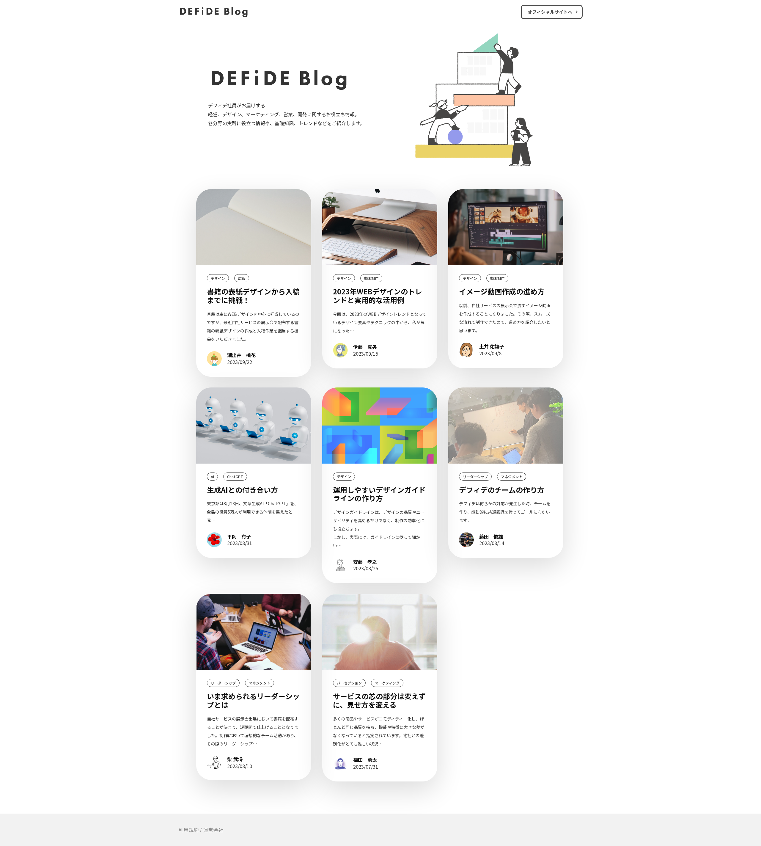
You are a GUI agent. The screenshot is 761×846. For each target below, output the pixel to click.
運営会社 (213, 830)
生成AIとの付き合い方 (242, 489)
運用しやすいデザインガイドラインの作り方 (379, 493)
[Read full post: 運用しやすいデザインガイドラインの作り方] (379, 425)
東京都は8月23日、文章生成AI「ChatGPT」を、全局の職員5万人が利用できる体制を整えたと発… (252, 511)
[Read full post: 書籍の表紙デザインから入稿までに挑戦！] (253, 227)
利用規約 (188, 830)
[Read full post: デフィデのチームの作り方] (505, 425)
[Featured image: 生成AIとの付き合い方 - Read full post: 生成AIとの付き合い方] (253, 425)
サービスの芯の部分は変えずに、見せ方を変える (379, 700)
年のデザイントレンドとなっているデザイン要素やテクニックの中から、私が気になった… (379, 322)
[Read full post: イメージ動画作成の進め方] (505, 227)
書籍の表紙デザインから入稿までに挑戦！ (253, 295)
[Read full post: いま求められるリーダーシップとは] (253, 632)
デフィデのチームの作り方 (501, 489)
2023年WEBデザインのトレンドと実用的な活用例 (377, 295)
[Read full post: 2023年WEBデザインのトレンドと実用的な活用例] (379, 227)
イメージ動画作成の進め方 (502, 291)
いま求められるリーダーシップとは (253, 700)
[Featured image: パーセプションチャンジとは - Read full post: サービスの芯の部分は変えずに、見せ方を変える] (379, 632)
